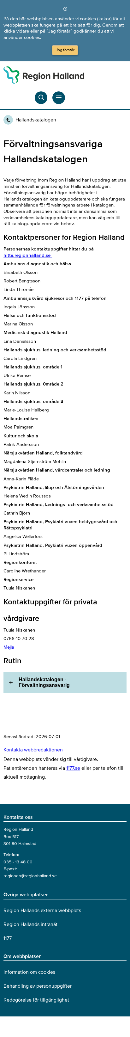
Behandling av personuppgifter (37, 986)
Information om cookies (29, 972)
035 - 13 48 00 (17, 862)
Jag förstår (65, 49)
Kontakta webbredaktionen (33, 750)
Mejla (8, 647)
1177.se (73, 768)
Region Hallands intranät (30, 924)
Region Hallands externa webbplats (42, 910)
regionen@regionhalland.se (30, 876)
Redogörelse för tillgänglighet (36, 1000)
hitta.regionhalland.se (27, 255)
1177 (7, 938)
